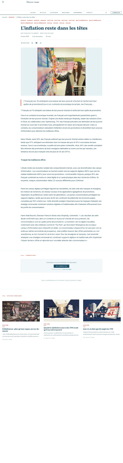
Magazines (66, 12)
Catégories (54, 12)
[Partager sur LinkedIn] (36, 42)
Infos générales (82, 20)
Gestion (50, 20)
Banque (11, 17)
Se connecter (61, 266)
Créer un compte (67, 269)
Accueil (33, 12)
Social (49, 23)
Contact (89, 12)
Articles (43, 12)
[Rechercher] (106, 12)
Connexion (116, 12)
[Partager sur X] (32, 42)
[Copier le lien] (40, 42)
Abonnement (78, 12)
